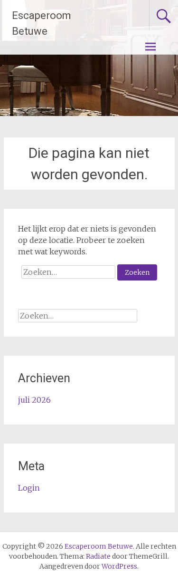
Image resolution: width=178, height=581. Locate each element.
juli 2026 (34, 400)
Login (29, 488)
